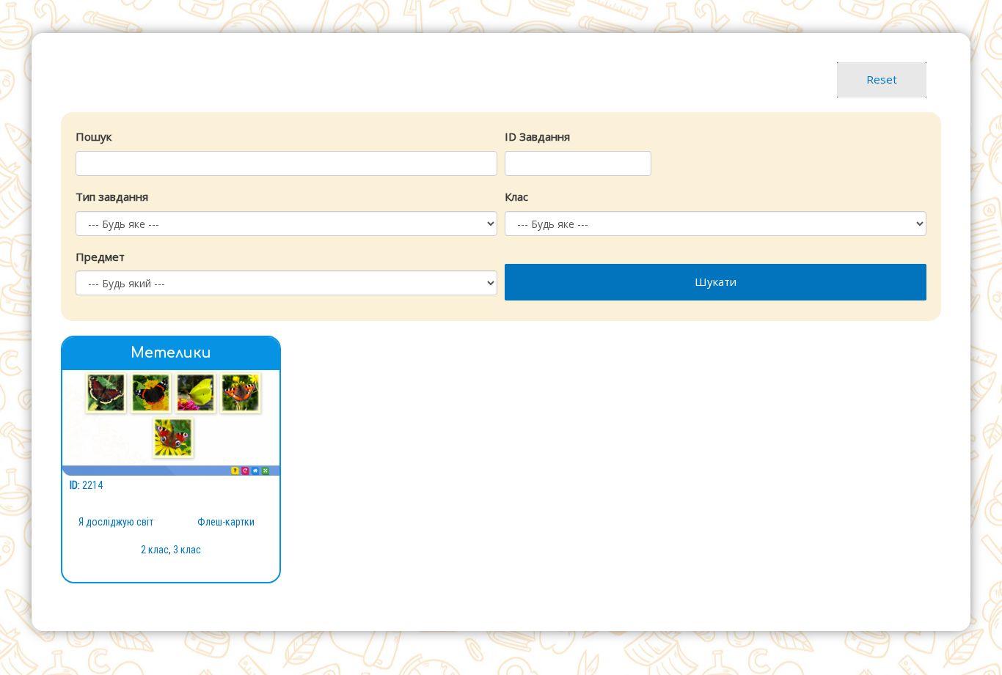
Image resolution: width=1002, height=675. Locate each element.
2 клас (155, 550)
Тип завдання (112, 196)
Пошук (93, 136)
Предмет (100, 256)
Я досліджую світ (115, 522)
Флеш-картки (226, 522)
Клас (516, 196)
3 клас (187, 550)
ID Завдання (537, 136)
